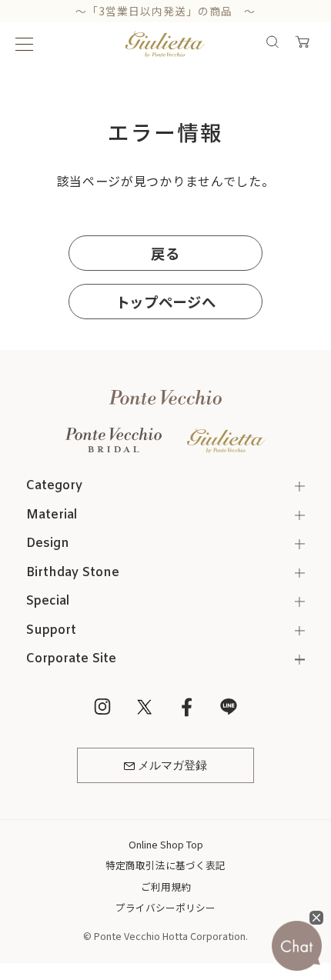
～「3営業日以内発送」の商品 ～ (165, 10)
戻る (165, 253)
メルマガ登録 (172, 766)
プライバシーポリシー (165, 907)
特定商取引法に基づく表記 (165, 865)
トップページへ (165, 302)
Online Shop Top (166, 844)
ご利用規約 (166, 886)
